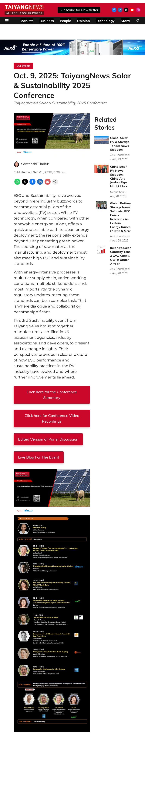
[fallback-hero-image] (101, 140)
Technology (105, 21)
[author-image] (17, 164)
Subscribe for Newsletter (78, 10)
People (65, 21)
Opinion (83, 21)
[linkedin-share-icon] (40, 183)
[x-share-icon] (25, 183)
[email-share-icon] (48, 183)
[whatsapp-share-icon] (17, 183)
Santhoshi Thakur (35, 164)
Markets (26, 21)
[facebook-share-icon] (32, 183)
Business (46, 21)
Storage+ (128, 21)
